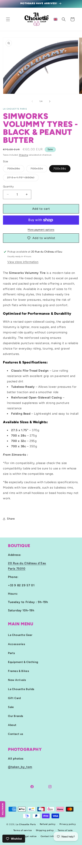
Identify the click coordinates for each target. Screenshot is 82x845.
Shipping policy (45, 830)
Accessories (16, 644)
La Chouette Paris (26, 824)
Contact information (52, 836)
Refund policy (48, 824)
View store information (22, 262)
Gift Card (14, 698)
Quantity (8, 186)
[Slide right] (49, 101)
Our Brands (15, 716)
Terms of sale (65, 830)
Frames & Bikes (18, 671)
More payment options (41, 229)
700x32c (38, 169)
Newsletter (3, 809)
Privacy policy (68, 824)
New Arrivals (17, 680)
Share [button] (11, 518)
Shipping (23, 155)
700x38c (59, 168)
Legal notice (30, 836)
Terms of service (22, 830)
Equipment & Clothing (23, 662)
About (12, 725)
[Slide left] (32, 101)
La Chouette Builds (21, 689)
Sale (11, 707)
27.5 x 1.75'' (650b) (23, 178)
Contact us (15, 734)
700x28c (15, 169)
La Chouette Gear (20, 635)
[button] (8, 19)
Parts (11, 653)
